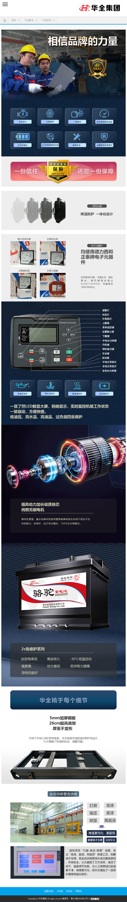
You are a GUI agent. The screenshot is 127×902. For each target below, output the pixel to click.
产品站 (60, 891)
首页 (14, 20)
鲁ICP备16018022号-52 (80, 899)
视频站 (79, 891)
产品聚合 (29, 20)
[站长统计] (95, 899)
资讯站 (69, 891)
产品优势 (46, 20)
